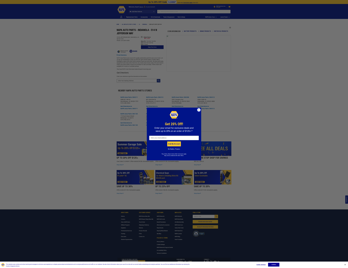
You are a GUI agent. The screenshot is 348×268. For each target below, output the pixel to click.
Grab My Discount (174, 144)
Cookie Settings (261, 264)
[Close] (345, 265)
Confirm (274, 264)
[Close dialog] (198, 109)
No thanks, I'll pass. (174, 149)
